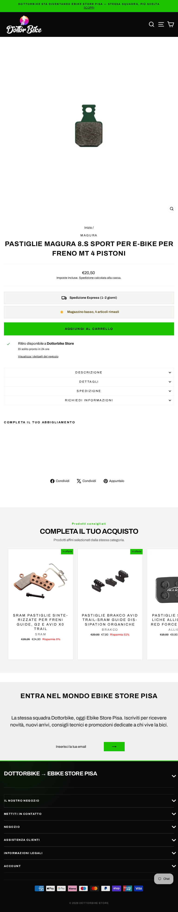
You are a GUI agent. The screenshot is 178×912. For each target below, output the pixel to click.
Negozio (12, 827)
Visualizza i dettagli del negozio (38, 356)
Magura (89, 235)
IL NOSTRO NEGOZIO (21, 800)
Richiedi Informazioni (89, 400)
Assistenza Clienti (22, 839)
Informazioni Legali (23, 853)
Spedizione (86, 277)
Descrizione (89, 372)
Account (12, 866)
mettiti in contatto (23, 814)
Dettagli (89, 381)
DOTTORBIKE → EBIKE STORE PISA (50, 774)
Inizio (88, 227)
